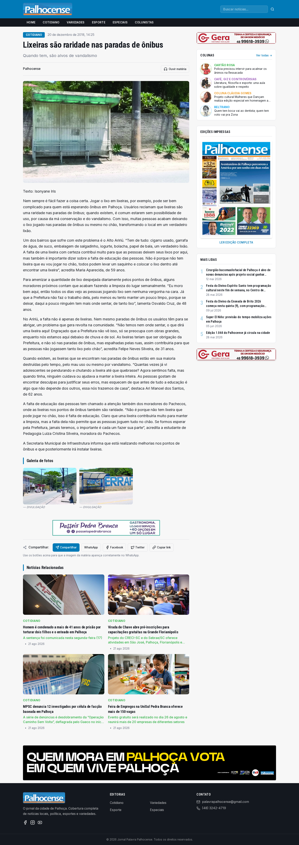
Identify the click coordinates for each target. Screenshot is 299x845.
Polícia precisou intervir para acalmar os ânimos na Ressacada (240, 70)
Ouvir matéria (177, 69)
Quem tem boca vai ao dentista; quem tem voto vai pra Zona (241, 112)
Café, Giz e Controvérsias (235, 79)
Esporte (98, 22)
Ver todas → (264, 55)
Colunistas (144, 22)
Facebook (116, 547)
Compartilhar (68, 547)
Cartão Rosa (224, 65)
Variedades (75, 22)
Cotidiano (51, 22)
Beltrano (222, 107)
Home (31, 22)
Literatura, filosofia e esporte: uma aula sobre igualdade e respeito (239, 84)
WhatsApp (91, 547)
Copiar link (164, 547)
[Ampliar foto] (49, 486)
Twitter (140, 547)
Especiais (120, 22)
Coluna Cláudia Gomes (233, 93)
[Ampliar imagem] (106, 132)
